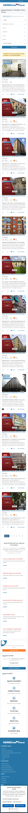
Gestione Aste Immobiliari (6, 767)
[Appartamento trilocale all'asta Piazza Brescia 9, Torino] (14, 501)
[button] (3, 799)
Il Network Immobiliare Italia (7, 750)
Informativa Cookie (5, 756)
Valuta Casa (3, 782)
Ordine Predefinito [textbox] (7, 43)
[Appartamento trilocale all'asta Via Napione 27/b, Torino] (14, 107)
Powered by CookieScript (14, 811)
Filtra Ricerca (14, 47)
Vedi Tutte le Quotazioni (14, 668)
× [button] (25, 787)
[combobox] (14, 20)
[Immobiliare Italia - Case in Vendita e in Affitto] (14, 4)
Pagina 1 (7, 536)
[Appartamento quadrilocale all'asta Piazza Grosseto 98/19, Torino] (14, 344)
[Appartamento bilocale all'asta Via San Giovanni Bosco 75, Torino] (14, 462)
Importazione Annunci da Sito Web (8, 771)
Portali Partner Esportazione (7, 769)
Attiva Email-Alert (14, 650)
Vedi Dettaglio (21, 94)
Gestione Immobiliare (5, 765)
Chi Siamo (3, 748)
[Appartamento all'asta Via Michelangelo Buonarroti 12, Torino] (14, 304)
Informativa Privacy (5, 754)
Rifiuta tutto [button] (20, 805)
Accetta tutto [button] (8, 805)
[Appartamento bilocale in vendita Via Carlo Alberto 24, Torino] (14, 68)
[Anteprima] (8, 94)
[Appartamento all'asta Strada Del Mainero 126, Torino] (14, 265)
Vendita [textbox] (5, 20)
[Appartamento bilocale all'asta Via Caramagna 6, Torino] (14, 186)
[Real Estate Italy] (2, 1)
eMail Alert (3, 778)
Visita (13, 94)
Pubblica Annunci (5, 763)
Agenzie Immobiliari (5, 776)
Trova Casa (3, 780)
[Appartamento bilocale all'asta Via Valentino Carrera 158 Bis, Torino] (14, 422)
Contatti (3, 758)
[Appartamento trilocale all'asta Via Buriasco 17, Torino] (14, 147)
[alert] (14, 799)
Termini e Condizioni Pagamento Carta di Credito (11, 752)
